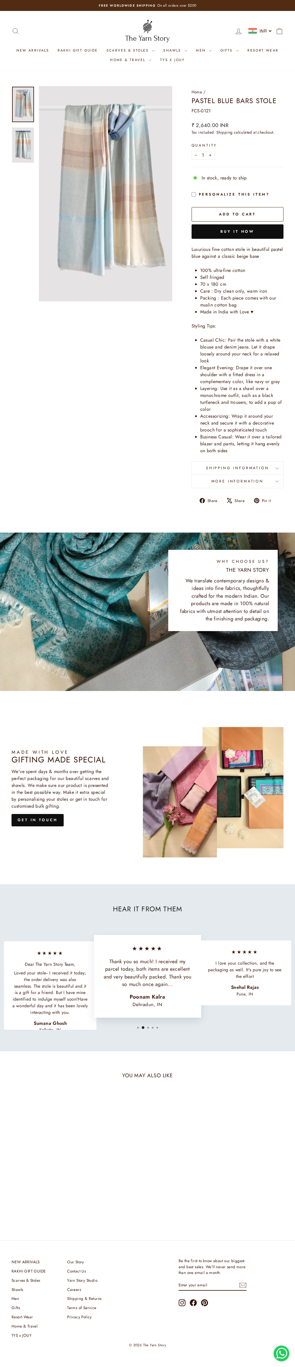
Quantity (204, 145)
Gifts (227, 50)
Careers (74, 1289)
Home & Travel (128, 60)
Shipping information (237, 468)
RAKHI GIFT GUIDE (78, 50)
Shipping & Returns (84, 1298)
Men (201, 50)
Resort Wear (262, 50)
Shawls (173, 50)
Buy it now (237, 231)
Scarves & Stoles (129, 50)
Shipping (224, 132)
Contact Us (76, 1271)
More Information (237, 481)
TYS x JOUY (172, 60)
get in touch (38, 820)
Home (197, 92)
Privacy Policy (79, 1317)
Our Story (75, 1262)
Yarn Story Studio (82, 1280)
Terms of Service (81, 1308)
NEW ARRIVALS (32, 50)
